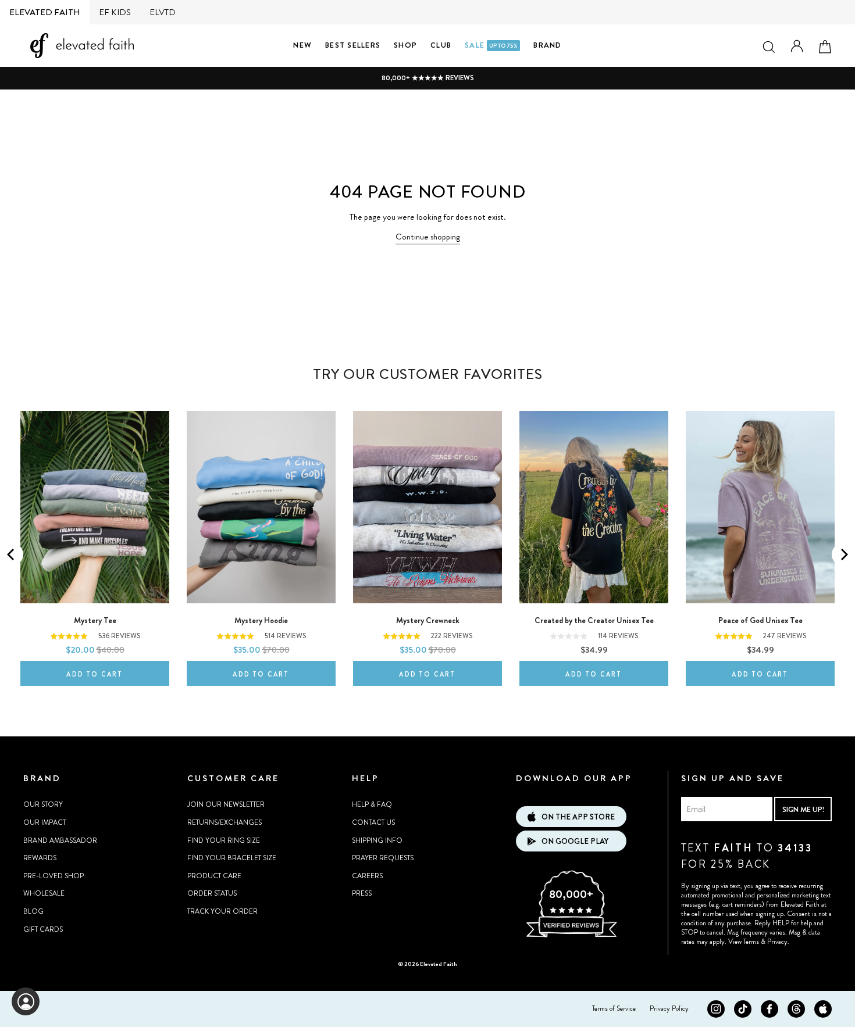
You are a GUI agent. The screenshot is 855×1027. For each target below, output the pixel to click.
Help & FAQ (372, 804)
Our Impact (44, 822)
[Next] (843, 554)
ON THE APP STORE (578, 816)
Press (362, 893)
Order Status (212, 893)
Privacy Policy (669, 1008)
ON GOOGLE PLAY (575, 841)
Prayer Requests (383, 858)
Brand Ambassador (60, 840)
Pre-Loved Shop (53, 876)
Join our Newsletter (226, 804)
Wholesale (44, 893)
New (302, 45)
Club (440, 45)
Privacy (777, 941)
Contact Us (373, 822)
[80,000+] (571, 935)
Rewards (39, 858)
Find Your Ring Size (223, 840)
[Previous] (11, 554)
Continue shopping (428, 236)
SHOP (405, 45)
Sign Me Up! (803, 809)
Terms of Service (614, 1008)
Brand (547, 45)
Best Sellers (352, 45)
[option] (427, 78)
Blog (33, 911)
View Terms (743, 941)
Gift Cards (43, 929)
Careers (367, 876)
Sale (491, 45)
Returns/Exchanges (224, 822)
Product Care (214, 876)
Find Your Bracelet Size (231, 858)
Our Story (43, 804)
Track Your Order (222, 911)
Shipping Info (377, 840)
